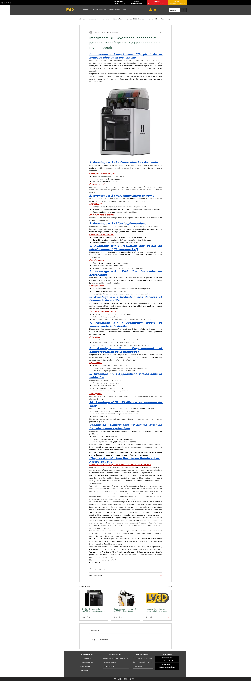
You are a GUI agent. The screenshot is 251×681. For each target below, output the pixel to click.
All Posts (82, 19)
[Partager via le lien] (104, 569)
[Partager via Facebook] (90, 569)
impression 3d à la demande (135, 19)
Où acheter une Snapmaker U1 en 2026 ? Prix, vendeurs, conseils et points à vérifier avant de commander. (125, 610)
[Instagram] (2, 3)
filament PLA (117, 19)
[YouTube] (8, 3)
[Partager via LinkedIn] (100, 569)
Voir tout (169, 586)
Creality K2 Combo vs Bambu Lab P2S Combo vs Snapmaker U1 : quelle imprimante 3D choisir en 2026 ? (93, 610)
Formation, (105, 19)
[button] (150, 9)
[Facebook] (4, 3)
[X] (6, 3)
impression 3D (152, 19)
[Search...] (183, 10)
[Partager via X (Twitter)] (95, 569)
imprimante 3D (94, 19)
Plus (162, 19)
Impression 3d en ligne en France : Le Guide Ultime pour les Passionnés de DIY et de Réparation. (157, 610)
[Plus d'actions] (160, 32)
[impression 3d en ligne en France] (157, 598)
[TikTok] (10, 3)
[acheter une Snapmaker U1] (125, 598)
